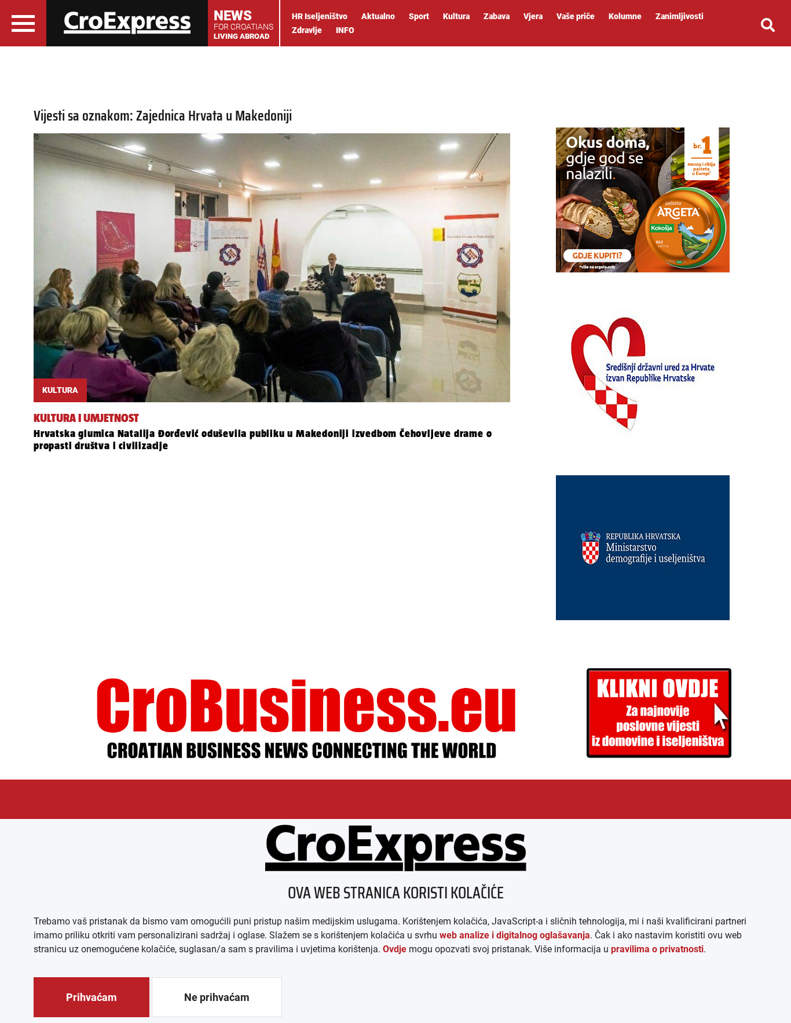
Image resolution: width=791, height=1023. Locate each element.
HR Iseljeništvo (319, 16)
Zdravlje (307, 30)
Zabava (497, 16)
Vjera (533, 16)
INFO (345, 30)
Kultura (456, 16)
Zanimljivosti (679, 16)
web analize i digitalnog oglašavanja (515, 935)
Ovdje (395, 949)
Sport (419, 16)
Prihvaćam (91, 997)
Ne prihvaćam (217, 997)
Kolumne (625, 16)
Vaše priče (575, 16)
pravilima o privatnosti (657, 949)
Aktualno (378, 16)
